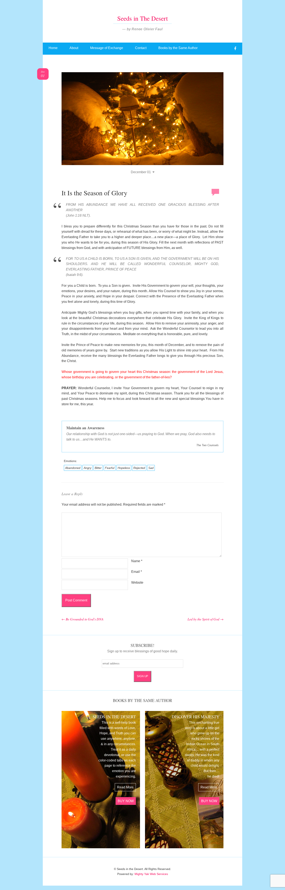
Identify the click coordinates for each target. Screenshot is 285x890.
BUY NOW (126, 801)
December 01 (141, 172)
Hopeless (124, 468)
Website (137, 582)
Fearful (109, 468)
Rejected (139, 468)
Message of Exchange (106, 48)
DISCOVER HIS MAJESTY (195, 717)
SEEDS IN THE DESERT (114, 717)
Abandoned (72, 468)
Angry (87, 468)
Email (136, 571)
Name (136, 561)
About (73, 48)
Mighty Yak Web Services (151, 874)
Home (53, 48)
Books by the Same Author (178, 48)
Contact (140, 48)
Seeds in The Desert (142, 18)
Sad (151, 468)
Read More (125, 787)
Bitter (98, 468)
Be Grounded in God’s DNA (82, 619)
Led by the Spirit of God (205, 619)
